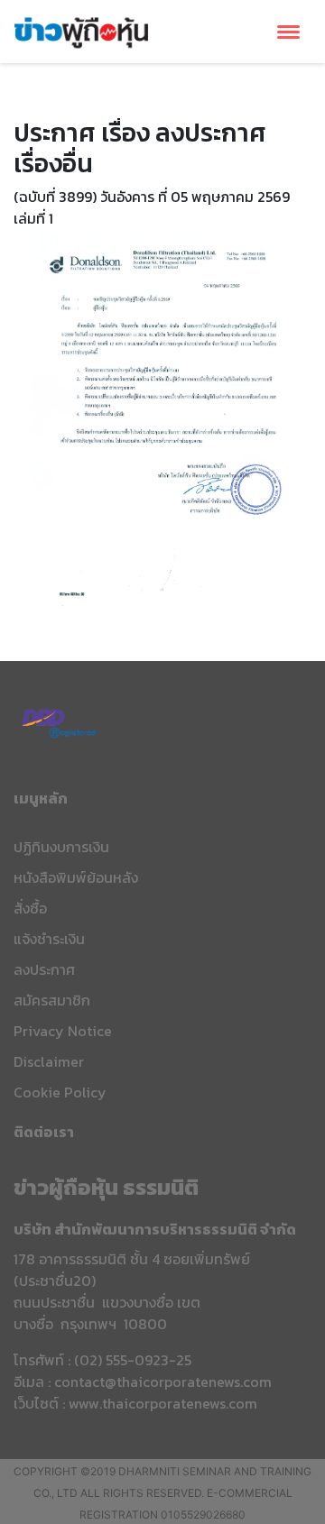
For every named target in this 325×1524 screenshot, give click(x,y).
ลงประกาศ (44, 969)
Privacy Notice (63, 1031)
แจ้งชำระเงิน (49, 939)
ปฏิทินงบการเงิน (61, 847)
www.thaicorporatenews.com (163, 1403)
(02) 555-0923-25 (132, 1360)
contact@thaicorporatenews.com (163, 1381)
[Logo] (81, 30)
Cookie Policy (60, 1092)
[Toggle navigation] (288, 32)
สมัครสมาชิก (52, 1000)
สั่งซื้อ (30, 908)
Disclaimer (49, 1061)
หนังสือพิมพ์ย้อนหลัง (76, 877)
